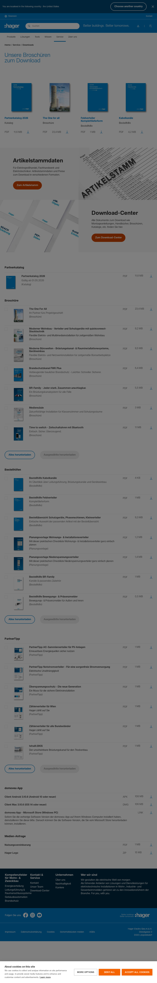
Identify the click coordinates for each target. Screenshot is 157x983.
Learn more (45, 977)
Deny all (109, 972)
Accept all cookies (137, 972)
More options (85, 972)
